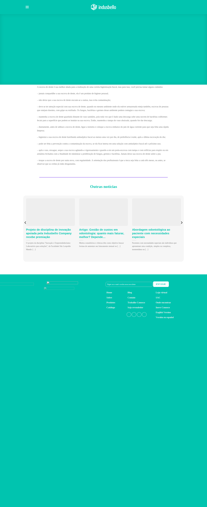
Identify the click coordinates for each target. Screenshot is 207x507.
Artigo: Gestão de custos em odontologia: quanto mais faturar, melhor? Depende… (101, 233)
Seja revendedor (135, 307)
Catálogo (110, 307)
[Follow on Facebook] (129, 314)
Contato (131, 297)
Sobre (109, 297)
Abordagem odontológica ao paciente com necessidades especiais (151, 233)
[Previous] (25, 228)
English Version (163, 312)
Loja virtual (161, 292)
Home (109, 292)
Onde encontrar (163, 302)
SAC (158, 297)
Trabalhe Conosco (136, 302)
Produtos (110, 302)
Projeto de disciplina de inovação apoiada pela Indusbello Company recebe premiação (49, 233)
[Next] (181, 228)
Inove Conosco (163, 307)
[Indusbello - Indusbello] (103, 7)
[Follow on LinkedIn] (139, 314)
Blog (130, 292)
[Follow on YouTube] (144, 314)
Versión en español (165, 317)
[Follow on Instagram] (134, 314)
